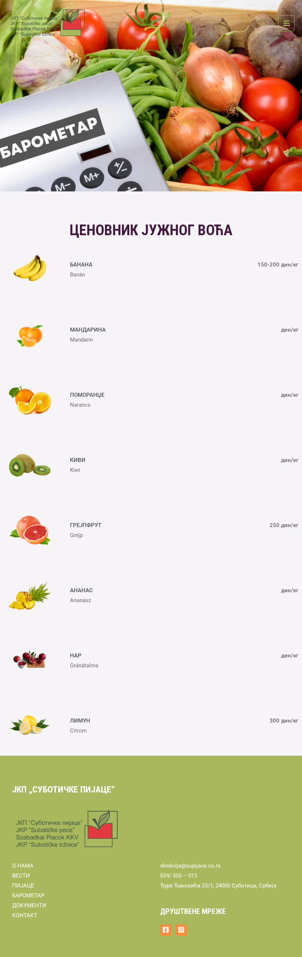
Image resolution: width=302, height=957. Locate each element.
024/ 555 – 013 (178, 875)
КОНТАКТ (24, 915)
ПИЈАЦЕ (23, 885)
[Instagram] (181, 929)
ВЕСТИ (21, 875)
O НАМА (23, 865)
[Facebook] (165, 929)
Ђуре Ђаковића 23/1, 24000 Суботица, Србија (218, 885)
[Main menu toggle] (286, 23)
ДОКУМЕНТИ (29, 905)
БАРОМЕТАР (28, 895)
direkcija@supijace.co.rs (190, 865)
